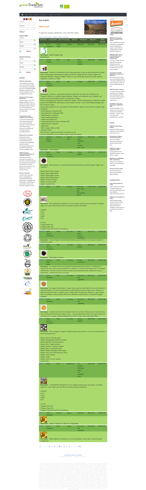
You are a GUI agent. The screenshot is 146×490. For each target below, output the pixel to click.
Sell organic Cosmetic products (55, 464)
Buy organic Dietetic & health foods (60, 470)
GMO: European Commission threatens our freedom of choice (27, 154)
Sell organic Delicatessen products (68, 464)
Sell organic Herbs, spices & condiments (71, 465)
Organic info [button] (43, 14)
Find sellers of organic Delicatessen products (50, 476)
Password (21, 25)
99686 (41, 363)
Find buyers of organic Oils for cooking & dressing (85, 486)
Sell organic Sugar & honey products (68, 468)
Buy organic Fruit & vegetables (91, 470)
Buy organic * (86, 468)
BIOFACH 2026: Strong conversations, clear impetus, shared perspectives (116, 56)
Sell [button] (30, 14)
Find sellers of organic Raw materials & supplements (62, 480)
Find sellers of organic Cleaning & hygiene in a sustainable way (68, 475)
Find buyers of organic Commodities (82, 483)
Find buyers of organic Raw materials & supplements (55, 488)
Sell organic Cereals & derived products (79, 463)
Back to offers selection (61, 37)
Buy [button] (26, 14)
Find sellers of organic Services (90, 480)
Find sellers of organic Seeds (78, 480)
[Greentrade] (19, 10)
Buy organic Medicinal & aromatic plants (88, 472)
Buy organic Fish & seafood (80, 470)
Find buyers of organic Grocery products (51, 485)
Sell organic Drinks (92, 464)
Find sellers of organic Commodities (87, 475)
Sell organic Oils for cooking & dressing (71, 467)
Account (21, 21)
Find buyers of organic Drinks (76, 484)
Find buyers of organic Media (102, 485)
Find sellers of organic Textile (51, 481)
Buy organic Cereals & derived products (56, 469)
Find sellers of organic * (65, 474)
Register (51, 14)
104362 (41, 275)
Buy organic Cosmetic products (101, 469)
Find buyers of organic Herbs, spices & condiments (69, 485)
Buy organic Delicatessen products (46, 470)
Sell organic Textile (79, 468)
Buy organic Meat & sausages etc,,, (66, 472)
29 (49, 446)
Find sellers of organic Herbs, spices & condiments (75, 478)
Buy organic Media (77, 472)
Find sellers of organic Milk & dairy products (73, 479)
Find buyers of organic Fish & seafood (90, 484)
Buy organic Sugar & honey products (45, 474)
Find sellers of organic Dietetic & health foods (68, 476)
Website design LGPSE (66, 456)
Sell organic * (41, 463)
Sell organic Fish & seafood (102, 464)
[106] (79, 446)
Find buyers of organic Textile (73, 489)
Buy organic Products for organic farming (66, 473)
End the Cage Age (24, 173)
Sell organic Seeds (48, 468)
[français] (27, 19)
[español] (30, 19)
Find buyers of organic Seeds (71, 488)
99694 (41, 426)
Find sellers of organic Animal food (77, 474)
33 (69, 446)
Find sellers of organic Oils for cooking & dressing (91, 479)
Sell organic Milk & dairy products (57, 467)
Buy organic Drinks (71, 470)
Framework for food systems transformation (26, 116)
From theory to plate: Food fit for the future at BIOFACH (116, 74)
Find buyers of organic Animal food (73, 481)
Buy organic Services (102, 473)
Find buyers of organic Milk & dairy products (66, 486)
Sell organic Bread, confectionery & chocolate (63, 463)
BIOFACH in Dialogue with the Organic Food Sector (116, 39)
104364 (41, 244)
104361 (41, 299)
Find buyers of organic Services (83, 488)
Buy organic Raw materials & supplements (82, 473)
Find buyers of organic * (62, 481)
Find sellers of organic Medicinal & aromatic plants (55, 479)
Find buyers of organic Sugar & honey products (98, 488)
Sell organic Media (97, 465)
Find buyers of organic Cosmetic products (97, 483)
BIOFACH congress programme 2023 (115, 149)
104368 (41, 152)
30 (54, 446)
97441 (41, 412)
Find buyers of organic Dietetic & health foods (62, 484)
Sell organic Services (57, 468)
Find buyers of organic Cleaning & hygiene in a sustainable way (63, 483)
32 (64, 446)
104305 (41, 137)
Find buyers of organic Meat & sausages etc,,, (87, 485)
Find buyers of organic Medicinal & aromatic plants (48, 486)
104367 (41, 186)
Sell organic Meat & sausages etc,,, (86, 465)
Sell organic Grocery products (58, 465)
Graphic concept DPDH (80, 456)
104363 (41, 260)
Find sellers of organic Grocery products (57, 478)
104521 (41, 59)
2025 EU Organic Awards (117, 89)
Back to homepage (45, 37)
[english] (24, 19)
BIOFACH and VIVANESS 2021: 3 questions (117, 159)
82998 (41, 44)
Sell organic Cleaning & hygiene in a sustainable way (97, 463)
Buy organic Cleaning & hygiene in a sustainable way (74, 469)
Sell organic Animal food (49, 463)
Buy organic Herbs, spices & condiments (51, 472)
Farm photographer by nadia (116, 184)
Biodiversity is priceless (26, 135)
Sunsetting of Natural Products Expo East (116, 137)
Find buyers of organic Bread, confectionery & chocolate (91, 481)
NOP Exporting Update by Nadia (117, 197)
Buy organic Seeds (94, 473)
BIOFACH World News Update (116, 126)
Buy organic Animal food (94, 468)
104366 (41, 231)
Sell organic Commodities (44, 464)
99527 (41, 81)
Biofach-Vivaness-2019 (116, 168)
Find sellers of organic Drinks (82, 476)
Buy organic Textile (56, 474)
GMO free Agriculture (25, 81)
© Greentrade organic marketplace (73, 455)
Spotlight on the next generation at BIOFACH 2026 (116, 105)
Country (21, 37)
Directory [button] (35, 14)
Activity (21, 42)
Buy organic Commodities (89, 469)
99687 (41, 318)
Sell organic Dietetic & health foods (82, 464)
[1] (40, 446)
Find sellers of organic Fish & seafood (95, 476)
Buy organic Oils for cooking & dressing (50, 473)
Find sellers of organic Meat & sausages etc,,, (93, 478)
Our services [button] (57, 14)
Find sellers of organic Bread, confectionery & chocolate (95, 474)
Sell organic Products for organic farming (87, 467)
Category (21, 46)
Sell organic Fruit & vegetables (46, 465)
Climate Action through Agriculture (26, 97)
